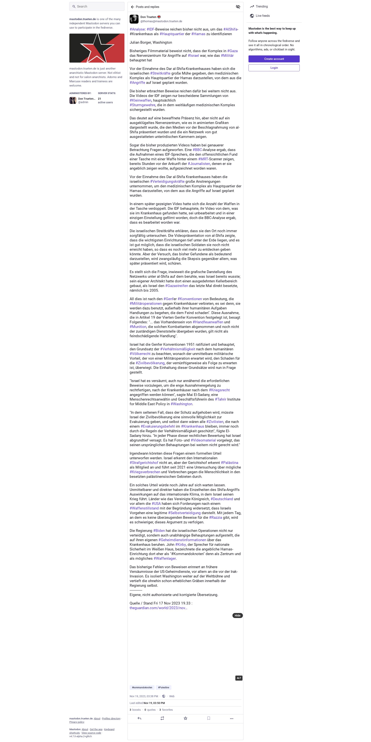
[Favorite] (185, 718)
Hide (238, 615)
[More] (231, 718)
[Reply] (139, 718)
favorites (166, 709)
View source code (91, 732)
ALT (239, 678)
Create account (274, 59)
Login (274, 68)
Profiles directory (111, 718)
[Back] (132, 7)
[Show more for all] (238, 6)
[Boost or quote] (162, 718)
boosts (135, 709)
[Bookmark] (208, 718)
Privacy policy (76, 722)
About (97, 718)
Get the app (96, 729)
